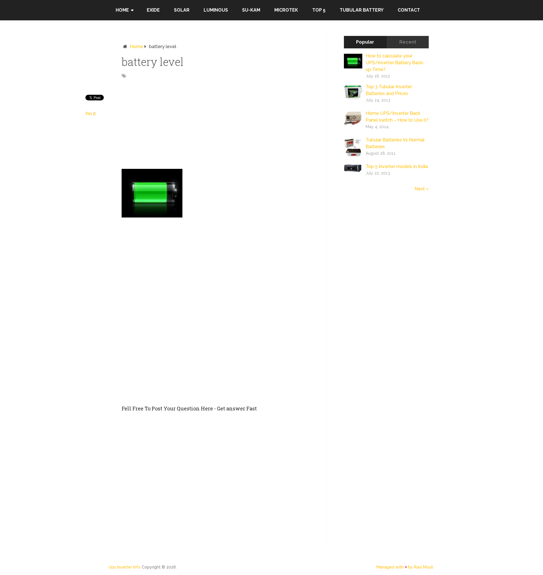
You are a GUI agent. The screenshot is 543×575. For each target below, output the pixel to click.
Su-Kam (251, 10)
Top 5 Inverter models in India (397, 166)
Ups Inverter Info (125, 567)
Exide (153, 10)
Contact (409, 10)
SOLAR (181, 10)
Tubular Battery (361, 10)
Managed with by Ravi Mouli (404, 567)
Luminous (216, 10)
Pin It (90, 114)
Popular (365, 42)
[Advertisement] (218, 127)
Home (122, 10)
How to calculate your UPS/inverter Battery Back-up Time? (395, 62)
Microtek (286, 10)
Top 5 (319, 10)
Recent (407, 42)
